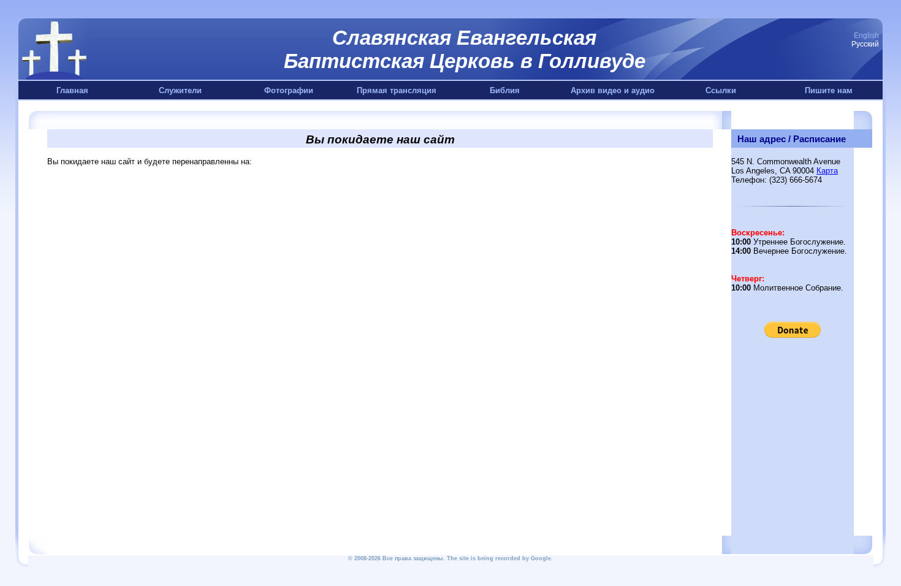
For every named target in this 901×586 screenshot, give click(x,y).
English (866, 35)
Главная (72, 90)
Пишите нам (829, 90)
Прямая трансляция (396, 90)
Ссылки (720, 90)
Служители (180, 90)
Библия (505, 90)
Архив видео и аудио (613, 90)
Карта (827, 170)
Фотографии (288, 90)
